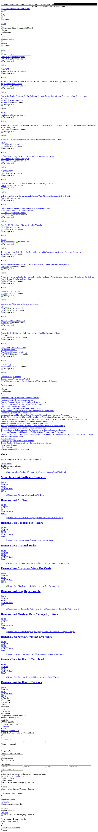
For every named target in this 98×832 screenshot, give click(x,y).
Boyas (21, 379)
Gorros (59, 96)
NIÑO (3, 144)
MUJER (4, 100)
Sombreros (11, 208)
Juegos (48, 96)
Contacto (31, 381)
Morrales (18, 196)
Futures (18, 291)
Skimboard (19, 264)
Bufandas (39, 140)
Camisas (51, 81)
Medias (27, 96)
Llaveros (41, 96)
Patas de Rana (88, 277)
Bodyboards (64, 264)
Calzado (19, 84)
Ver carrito (5, 802)
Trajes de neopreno (8, 84)
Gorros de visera (33, 208)
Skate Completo (14, 321)
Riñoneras (34, 196)
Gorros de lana (45, 208)
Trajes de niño (40, 252)
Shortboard (10, 264)
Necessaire (54, 196)
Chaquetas (77, 252)
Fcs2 (9, 291)
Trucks (12, 333)
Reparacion (26, 279)
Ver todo (4, 98)
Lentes (84, 96)
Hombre (17, 377)
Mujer (11, 377)
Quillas (3, 281)
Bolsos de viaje (65, 196)
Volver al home (6, 464)
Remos (13, 277)
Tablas (3, 254)
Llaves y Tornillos (39, 333)
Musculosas (29, 81)
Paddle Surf (41, 264)
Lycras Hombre (33, 304)
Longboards (5, 337)
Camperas (44, 81)
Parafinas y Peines (49, 277)
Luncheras (26, 196)
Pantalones (73, 81)
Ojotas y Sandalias (28, 225)
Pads (15, 279)
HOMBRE (5, 57)
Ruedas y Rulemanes (23, 333)
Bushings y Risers (53, 333)
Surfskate (4, 335)
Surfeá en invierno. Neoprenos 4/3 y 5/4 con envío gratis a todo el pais (27, 4)
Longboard (31, 264)
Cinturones (20, 96)
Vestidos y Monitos (75, 125)
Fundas (39, 277)
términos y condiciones (15, 776)
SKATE (4, 308)
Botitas (32, 252)
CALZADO (6, 213)
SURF (3, 227)
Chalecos (36, 125)
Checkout (4, 813)
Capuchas (69, 252)
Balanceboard (54, 264)
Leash (19, 279)
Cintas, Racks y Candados (26, 277)
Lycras (49, 156)
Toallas (13, 96)
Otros (3, 173)
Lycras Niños (22, 304)
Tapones (4, 379)
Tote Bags (11, 196)
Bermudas (14, 81)
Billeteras (34, 96)
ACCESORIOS (7, 159)
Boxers (37, 81)
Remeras (21, 81)
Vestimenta (5, 71)
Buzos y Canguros (62, 81)
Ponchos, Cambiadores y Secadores (69, 277)
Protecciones (6, 350)
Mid (25, 264)
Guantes (61, 252)
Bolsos (53, 96)
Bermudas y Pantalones (30, 156)
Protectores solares (69, 96)
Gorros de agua (21, 208)
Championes (16, 225)
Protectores (25, 140)
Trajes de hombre (22, 252)
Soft (47, 264)
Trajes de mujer (52, 252)
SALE (3, 381)
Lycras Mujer (11, 304)
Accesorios (5, 86)
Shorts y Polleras (54, 125)
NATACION (6, 352)
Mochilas (46, 196)
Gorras (16, 379)
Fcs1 (13, 291)
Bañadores (5, 366)
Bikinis (86, 125)
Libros (79, 96)
